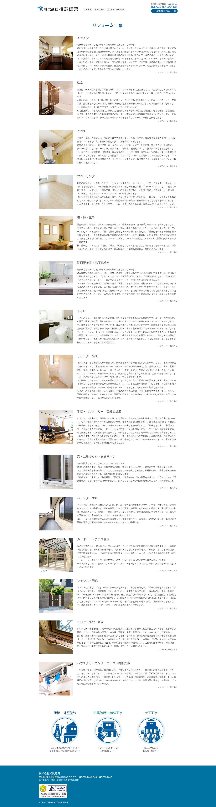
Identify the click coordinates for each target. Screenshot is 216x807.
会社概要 (110, 9)
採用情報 (120, 9)
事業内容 (87, 9)
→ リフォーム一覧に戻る (167, 72)
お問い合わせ (99, 9)
